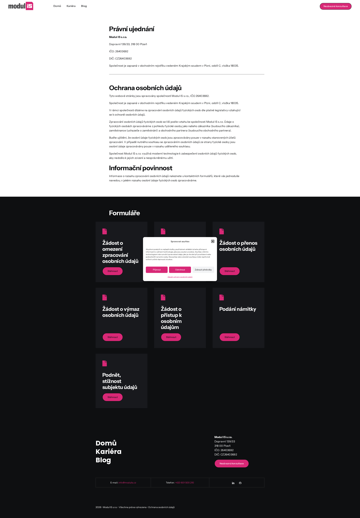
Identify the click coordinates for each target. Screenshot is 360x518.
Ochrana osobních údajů (161, 507)
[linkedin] (233, 483)
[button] (212, 241)
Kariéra (109, 451)
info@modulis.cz (127, 482)
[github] (240, 483)
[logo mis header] (20, 3)
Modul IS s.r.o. (110, 507)
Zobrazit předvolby (203, 269)
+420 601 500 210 (184, 482)
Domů (106, 443)
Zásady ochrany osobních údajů (180, 277)
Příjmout (157, 269)
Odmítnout (180, 269)
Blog (103, 460)
